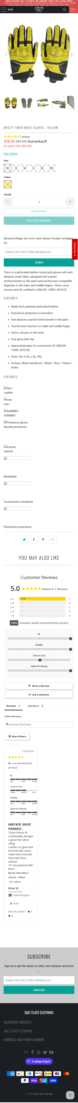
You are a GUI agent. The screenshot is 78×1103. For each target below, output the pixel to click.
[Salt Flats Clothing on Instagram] (39, 1052)
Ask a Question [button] (40, 694)
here (42, 5)
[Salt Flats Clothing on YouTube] (51, 1052)
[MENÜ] (1, 9)
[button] (30, 911)
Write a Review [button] (40, 685)
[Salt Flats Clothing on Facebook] (32, 1052)
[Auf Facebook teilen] (34, 540)
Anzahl (7, 194)
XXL (51, 168)
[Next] (71, 54)
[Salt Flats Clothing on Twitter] (45, 1052)
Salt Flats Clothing (43, 1093)
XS (7, 168)
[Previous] (6, 54)
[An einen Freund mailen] (53, 540)
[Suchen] (64, 9)
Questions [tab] (33, 705)
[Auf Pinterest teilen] (43, 540)
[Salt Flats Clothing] (39, 9)
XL (42, 168)
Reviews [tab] (11, 705)
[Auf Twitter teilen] (24, 540)
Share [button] (16, 903)
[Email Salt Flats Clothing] (26, 1052)
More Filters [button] (18, 736)
